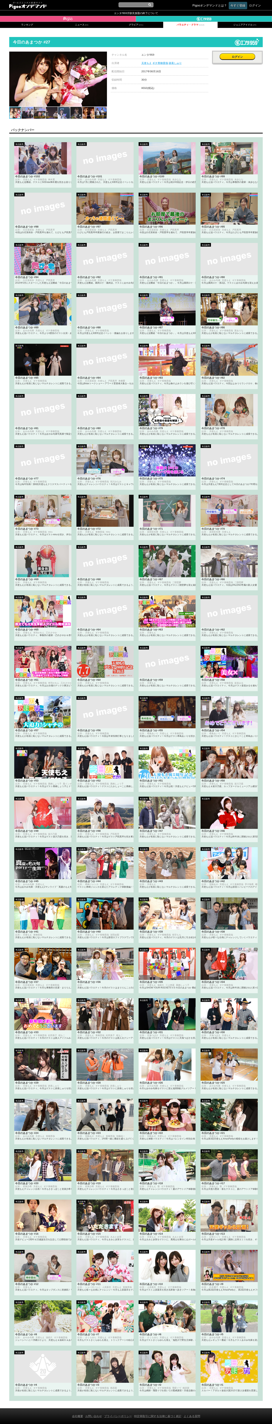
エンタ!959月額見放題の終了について (136, 13)
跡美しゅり (175, 63)
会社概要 (77, 1416)
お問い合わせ (93, 1416)
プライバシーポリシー (118, 1416)
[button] (104, 55)
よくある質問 (192, 1416)
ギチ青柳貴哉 (160, 63)
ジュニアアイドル (244, 24)
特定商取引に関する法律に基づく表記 (157, 1416)
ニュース (81, 24)
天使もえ (146, 63)
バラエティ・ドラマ (190, 24)
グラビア (136, 24)
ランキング (27, 24)
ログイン (237, 56)
